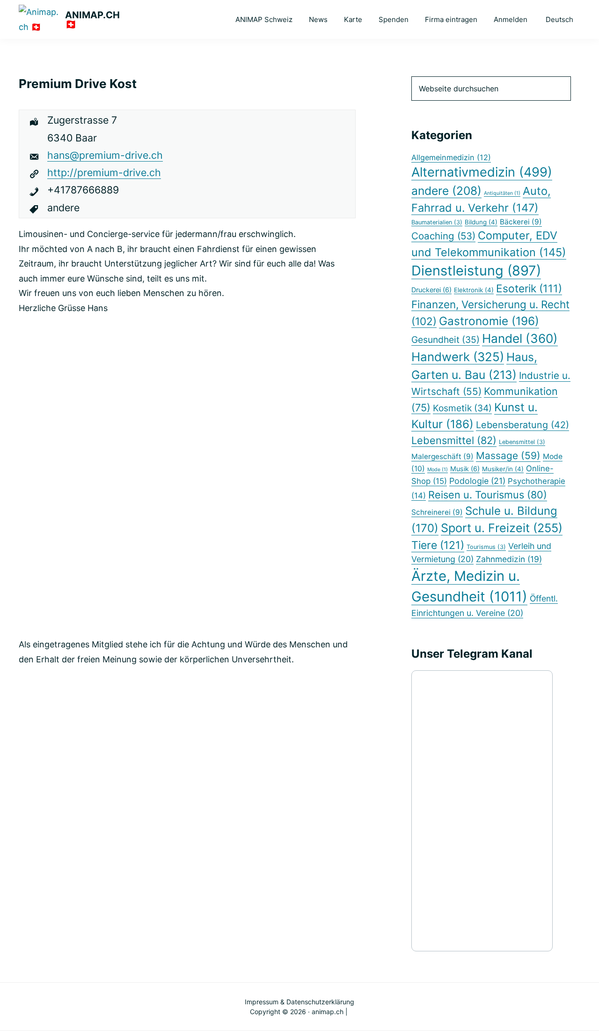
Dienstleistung (476, 270)
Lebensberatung (522, 424)
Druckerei (431, 290)
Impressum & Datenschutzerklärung (299, 1002)
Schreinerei (437, 512)
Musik (465, 469)
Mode (437, 470)
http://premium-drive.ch (104, 172)
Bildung (481, 222)
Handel (520, 338)
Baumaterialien (436, 222)
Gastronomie (489, 321)
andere (446, 191)
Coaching (443, 236)
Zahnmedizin (509, 559)
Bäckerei (521, 221)
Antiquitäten (502, 193)
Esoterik (529, 288)
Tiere (437, 545)
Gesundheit (445, 339)
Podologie (477, 481)
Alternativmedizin (481, 172)
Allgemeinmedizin (451, 157)
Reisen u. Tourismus (487, 495)
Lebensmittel (454, 440)
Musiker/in (503, 469)
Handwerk (457, 356)
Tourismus (486, 546)
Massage (508, 455)
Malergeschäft (442, 456)
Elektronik (474, 290)
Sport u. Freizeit (501, 528)
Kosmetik (462, 408)
